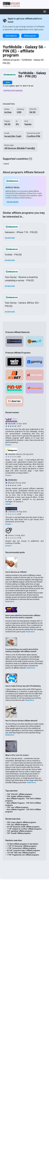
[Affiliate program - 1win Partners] (14, 361)
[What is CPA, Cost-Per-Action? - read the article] (11, 746)
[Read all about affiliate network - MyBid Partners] (24, 420)
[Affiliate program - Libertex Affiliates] (14, 401)
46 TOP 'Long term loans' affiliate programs (23, 850)
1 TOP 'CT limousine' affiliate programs (22, 846)
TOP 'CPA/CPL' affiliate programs (19, 794)
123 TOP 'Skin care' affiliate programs (21, 853)
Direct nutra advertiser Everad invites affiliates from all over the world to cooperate (22, 617)
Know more (13, 202)
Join (7, 82)
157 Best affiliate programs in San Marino (22, 844)
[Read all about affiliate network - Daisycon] (24, 450)
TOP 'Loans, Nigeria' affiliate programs (21, 822)
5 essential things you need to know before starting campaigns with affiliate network (21, 650)
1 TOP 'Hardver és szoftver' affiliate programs (24, 829)
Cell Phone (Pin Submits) (13, 91)
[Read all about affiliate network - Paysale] (14, 341)
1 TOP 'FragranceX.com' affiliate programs (23, 855)
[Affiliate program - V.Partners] (35, 388)
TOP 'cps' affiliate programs (17, 825)
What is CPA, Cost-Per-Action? (17, 755)
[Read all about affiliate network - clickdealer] (24, 479)
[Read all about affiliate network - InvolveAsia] (24, 530)
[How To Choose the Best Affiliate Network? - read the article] (11, 712)
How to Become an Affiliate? (16, 572)
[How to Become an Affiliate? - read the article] (11, 563)
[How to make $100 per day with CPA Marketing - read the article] (11, 678)
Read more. (10, 601)
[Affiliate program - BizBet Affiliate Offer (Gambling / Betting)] (14, 374)
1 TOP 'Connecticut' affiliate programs (21, 848)
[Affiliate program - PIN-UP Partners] (14, 388)
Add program (30, 36)
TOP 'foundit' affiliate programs (19, 833)
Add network (11, 36)
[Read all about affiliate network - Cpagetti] (35, 341)
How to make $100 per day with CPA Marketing (23, 686)
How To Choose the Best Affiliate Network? (21, 721)
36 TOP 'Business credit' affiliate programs (23, 827)
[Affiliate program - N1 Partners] (35, 374)
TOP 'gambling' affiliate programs (19, 831)
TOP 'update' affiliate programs (19, 796)
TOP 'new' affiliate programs (17, 807)
